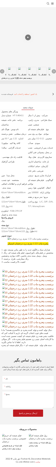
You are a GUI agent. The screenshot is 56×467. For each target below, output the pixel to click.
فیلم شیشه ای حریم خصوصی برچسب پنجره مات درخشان (12, 447)
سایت (37, 461)
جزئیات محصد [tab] (28, 107)
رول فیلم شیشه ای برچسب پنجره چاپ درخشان (40, 444)
